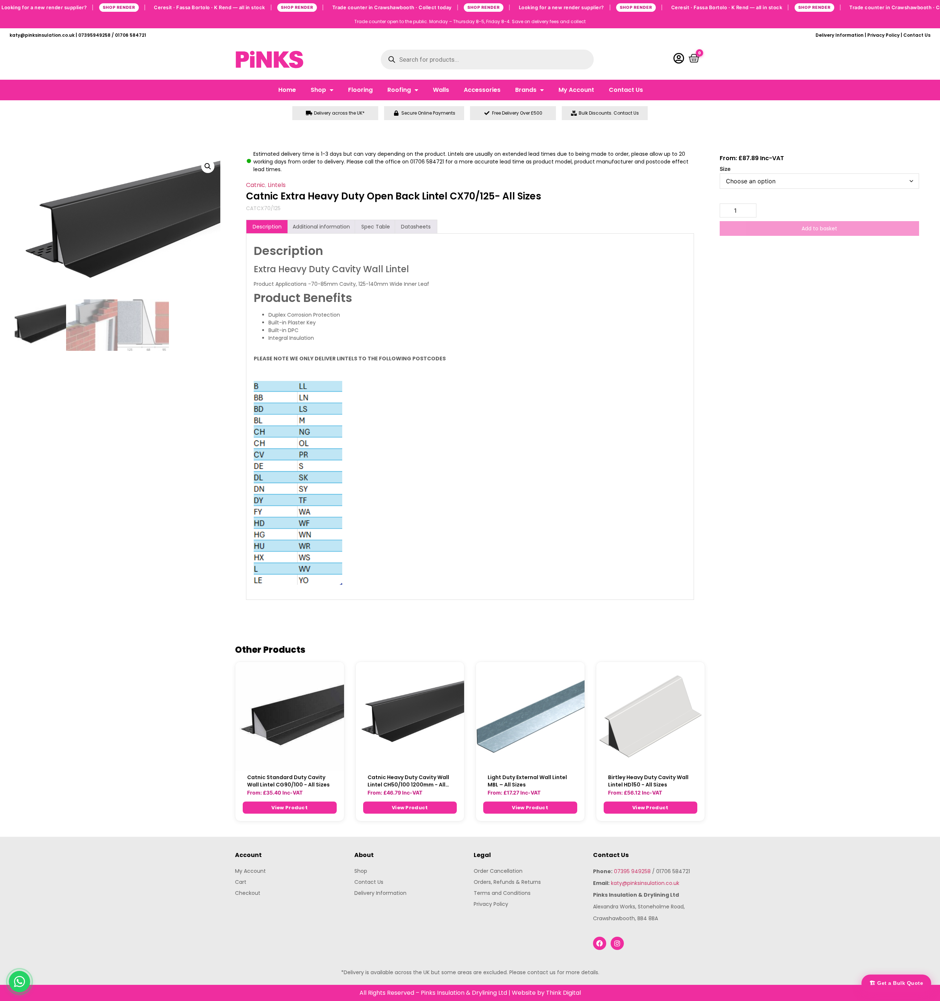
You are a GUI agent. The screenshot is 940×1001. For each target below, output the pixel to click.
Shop (318, 90)
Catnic (255, 185)
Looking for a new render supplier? (73, 7)
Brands (525, 90)
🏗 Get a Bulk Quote (896, 983)
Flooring (360, 90)
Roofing (399, 90)
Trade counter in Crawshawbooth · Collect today (421, 7)
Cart (240, 882)
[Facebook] (599, 943)
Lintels (277, 185)
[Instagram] (617, 943)
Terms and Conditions (502, 893)
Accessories (482, 90)
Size (725, 169)
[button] (207, 166)
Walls (441, 90)
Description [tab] (267, 226)
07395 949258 (632, 871)
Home (287, 90)
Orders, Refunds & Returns (507, 882)
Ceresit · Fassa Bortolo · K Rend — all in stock (239, 7)
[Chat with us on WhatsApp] (19, 981)
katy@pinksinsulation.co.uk (645, 883)
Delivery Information (840, 35)
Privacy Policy (883, 35)
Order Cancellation (498, 871)
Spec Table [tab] (375, 226)
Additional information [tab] (321, 226)
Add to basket (819, 228)
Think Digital (563, 993)
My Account (576, 90)
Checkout (247, 893)
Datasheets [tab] (416, 226)
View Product (289, 807)
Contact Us (916, 35)
